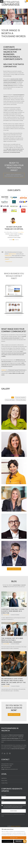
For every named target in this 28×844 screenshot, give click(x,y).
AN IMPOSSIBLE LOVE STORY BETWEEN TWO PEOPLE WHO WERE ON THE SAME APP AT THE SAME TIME (13, 680)
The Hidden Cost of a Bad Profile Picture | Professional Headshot (12, 639)
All (12, 396)
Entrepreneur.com (9, 260)
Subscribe (13, 810)
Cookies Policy (4, 782)
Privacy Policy (4, 779)
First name (3, 794)
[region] (14, 835)
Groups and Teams (10, 399)
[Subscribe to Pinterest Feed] (10, 753)
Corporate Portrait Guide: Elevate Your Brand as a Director (13, 610)
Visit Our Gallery (14, 568)
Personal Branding (20, 399)
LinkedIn (7, 258)
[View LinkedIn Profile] (4, 753)
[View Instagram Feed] (7, 753)
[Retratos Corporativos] (10, 3)
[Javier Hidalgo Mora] (14, 549)
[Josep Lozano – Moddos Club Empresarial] (14, 521)
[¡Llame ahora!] (25, 841)
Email (2, 799)
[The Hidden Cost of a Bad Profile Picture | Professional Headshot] (14, 627)
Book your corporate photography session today (14, 175)
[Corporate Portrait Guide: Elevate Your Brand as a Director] (14, 596)
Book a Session (14, 713)
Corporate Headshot (20, 396)
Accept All (14, 837)
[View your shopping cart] (25, 2)
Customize (7, 841)
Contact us (3, 369)
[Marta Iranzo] (14, 494)
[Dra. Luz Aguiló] (14, 412)
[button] (1, 16)
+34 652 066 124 (6, 766)
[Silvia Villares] (14, 467)
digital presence (12, 253)
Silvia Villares (21, 232)
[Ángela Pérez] (14, 440)
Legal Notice (4, 777)
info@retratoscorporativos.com (11, 768)
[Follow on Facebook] (2, 753)
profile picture (8, 254)
